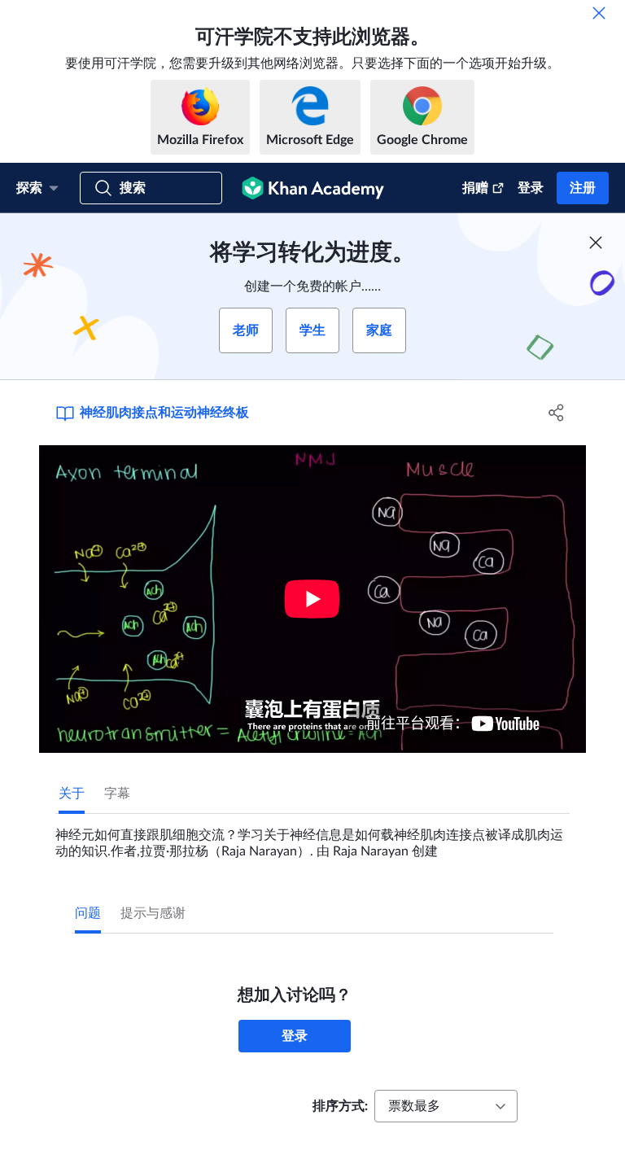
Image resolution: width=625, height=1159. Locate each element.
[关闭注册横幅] (595, 242)
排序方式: (340, 1106)
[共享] (557, 412)
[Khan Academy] (313, 188)
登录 (531, 188)
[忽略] (599, 13)
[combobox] (446, 1106)
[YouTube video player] (312, 599)
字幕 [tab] (117, 793)
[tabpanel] (312, 836)
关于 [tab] (72, 793)
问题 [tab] (88, 913)
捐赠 (475, 188)
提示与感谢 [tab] (153, 913)
